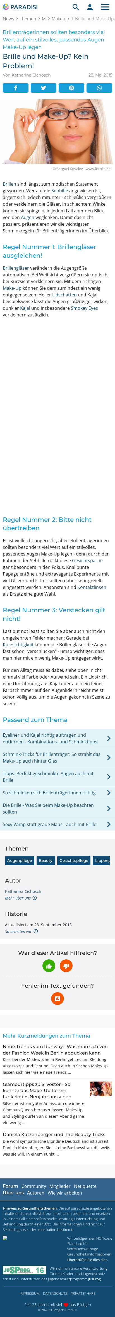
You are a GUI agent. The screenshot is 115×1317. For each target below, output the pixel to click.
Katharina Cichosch (23, 891)
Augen (27, 217)
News (8, 19)
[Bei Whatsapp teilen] (99, 88)
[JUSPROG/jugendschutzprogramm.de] (24, 1270)
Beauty (45, 860)
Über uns (13, 1192)
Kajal (25, 308)
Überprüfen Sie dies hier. (87, 1259)
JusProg (94, 1278)
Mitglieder (60, 1186)
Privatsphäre (83, 1293)
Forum (10, 1186)
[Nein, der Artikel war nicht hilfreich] (66, 965)
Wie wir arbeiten (65, 1193)
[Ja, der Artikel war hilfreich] (48, 965)
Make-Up (12, 288)
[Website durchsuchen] (76, 7)
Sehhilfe (59, 191)
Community (33, 1186)
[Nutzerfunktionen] (90, 7)
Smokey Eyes (84, 308)
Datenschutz (55, 1293)
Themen (28, 19)
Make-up (60, 19)
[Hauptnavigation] (105, 7)
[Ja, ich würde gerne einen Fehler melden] (57, 998)
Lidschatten (64, 295)
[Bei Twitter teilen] (43, 88)
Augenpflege (19, 860)
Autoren (35, 1193)
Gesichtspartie (87, 560)
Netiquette (85, 1186)
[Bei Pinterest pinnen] (71, 88)
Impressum (30, 1293)
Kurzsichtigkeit (18, 645)
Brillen (9, 184)
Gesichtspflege (73, 860)
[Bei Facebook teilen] (15, 88)
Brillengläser (16, 268)
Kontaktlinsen (91, 587)
